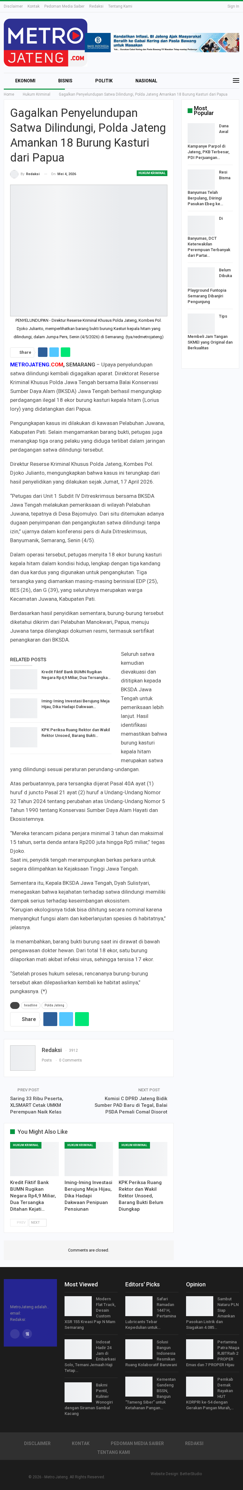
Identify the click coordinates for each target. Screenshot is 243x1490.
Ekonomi (25, 80)
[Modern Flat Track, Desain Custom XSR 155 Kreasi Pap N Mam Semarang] (78, 1306)
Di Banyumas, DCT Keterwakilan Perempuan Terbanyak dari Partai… (209, 237)
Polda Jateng (54, 1005)
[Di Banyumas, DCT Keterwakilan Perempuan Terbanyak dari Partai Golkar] (201, 226)
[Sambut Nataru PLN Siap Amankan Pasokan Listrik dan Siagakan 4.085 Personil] (199, 1306)
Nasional (146, 80)
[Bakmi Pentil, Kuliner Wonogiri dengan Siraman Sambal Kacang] (78, 1392)
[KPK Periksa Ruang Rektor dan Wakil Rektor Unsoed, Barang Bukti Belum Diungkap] (23, 737)
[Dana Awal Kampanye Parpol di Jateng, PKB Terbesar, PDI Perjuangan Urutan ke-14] (201, 133)
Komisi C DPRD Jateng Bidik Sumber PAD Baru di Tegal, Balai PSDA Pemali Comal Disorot (131, 1105)
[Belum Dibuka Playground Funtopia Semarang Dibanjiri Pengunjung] (201, 277)
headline (30, 1005)
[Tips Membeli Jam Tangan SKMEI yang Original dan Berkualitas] (201, 324)
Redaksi (96, 6)
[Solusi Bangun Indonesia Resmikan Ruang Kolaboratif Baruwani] (139, 1349)
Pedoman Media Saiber (64, 6)
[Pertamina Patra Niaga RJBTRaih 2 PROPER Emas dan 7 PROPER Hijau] (199, 1349)
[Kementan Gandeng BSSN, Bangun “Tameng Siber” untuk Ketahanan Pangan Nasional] (139, 1387)
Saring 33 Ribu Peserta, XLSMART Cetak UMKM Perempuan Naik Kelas (36, 1105)
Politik (104, 80)
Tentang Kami (120, 6)
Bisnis (65, 80)
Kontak (34, 6)
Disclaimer (13, 6)
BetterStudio (191, 1474)
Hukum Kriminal (152, 173)
